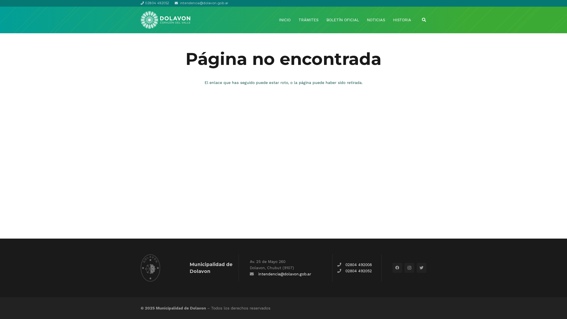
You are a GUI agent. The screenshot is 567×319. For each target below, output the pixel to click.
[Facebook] (397, 268)
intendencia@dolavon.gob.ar (284, 274)
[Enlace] (165, 20)
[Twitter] (421, 268)
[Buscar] (423, 19)
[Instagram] (409, 268)
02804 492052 (359, 271)
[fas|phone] (341, 265)
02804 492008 (359, 265)
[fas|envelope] (254, 274)
